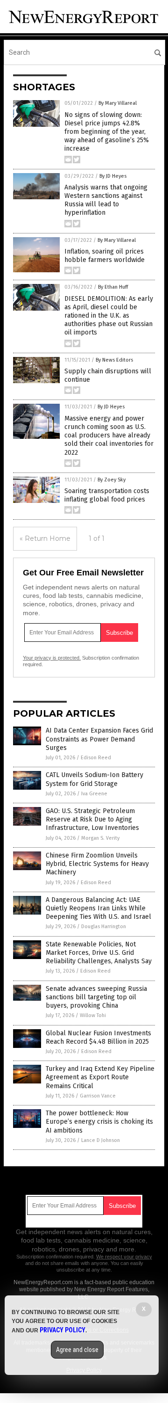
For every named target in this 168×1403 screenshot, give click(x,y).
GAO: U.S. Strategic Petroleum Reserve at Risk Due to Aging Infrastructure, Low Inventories (92, 819)
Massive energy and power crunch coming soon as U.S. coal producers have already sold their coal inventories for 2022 (109, 435)
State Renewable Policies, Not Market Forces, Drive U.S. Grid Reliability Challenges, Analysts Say (99, 952)
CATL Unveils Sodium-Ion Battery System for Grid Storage (94, 779)
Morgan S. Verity (100, 838)
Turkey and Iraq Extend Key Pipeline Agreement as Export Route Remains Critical (100, 1077)
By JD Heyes (112, 176)
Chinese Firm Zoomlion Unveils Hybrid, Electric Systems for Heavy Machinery (97, 863)
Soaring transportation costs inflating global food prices (106, 495)
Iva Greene (94, 794)
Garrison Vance (98, 1096)
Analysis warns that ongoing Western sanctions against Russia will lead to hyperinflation (105, 200)
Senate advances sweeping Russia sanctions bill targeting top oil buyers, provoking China (96, 997)
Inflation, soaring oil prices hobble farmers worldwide (104, 255)
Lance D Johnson (100, 1140)
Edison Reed (96, 758)
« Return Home (45, 538)
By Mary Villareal (117, 103)
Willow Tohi (93, 1015)
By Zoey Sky (112, 480)
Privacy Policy (62, 1330)
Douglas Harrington (103, 926)
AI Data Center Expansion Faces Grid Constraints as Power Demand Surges (99, 739)
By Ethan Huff (113, 287)
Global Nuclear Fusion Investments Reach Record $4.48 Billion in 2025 (98, 1037)
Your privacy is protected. (52, 658)
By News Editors (114, 360)
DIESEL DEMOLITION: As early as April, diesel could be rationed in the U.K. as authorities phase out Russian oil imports (108, 316)
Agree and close (77, 1349)
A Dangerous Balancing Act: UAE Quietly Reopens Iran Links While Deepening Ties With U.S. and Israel (98, 908)
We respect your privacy (124, 1256)
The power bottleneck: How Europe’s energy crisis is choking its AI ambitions (99, 1121)
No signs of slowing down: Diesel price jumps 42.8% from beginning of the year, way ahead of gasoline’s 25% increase (106, 132)
